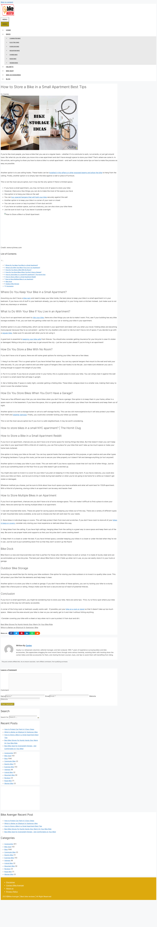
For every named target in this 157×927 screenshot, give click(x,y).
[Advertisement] (55, 913)
